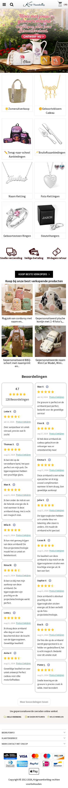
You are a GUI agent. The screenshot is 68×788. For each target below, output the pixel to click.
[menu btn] (4, 4)
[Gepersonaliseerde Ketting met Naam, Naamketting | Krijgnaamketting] (34, 4)
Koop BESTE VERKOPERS (33, 274)
